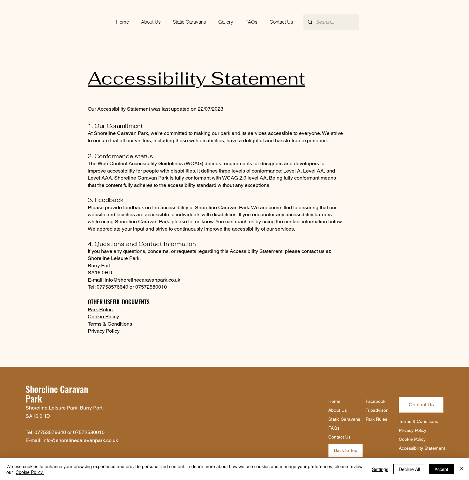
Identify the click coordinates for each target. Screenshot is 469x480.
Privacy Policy (104, 331)
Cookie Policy (103, 317)
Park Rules (100, 309)
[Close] (461, 469)
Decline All (409, 469)
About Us (337, 410)
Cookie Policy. (30, 472)
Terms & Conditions (110, 324)
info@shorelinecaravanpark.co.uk (142, 280)
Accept (441, 469)
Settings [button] (380, 469)
